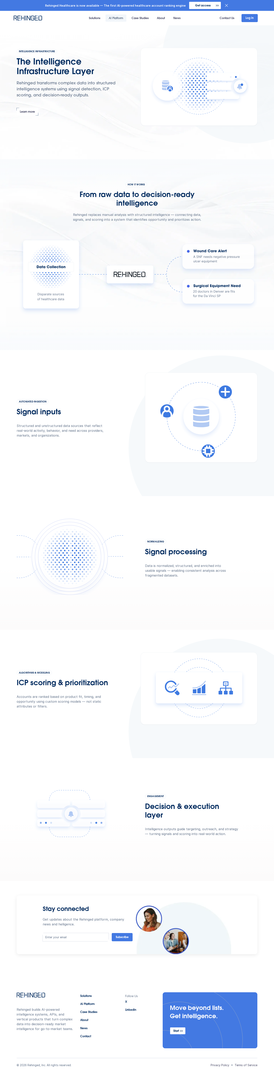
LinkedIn (130, 1010)
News (177, 18)
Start (176, 1031)
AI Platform (116, 18)
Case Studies (140, 18)
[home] (34, 18)
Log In (250, 18)
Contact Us (227, 18)
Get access (203, 5)
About (161, 18)
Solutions (94, 18)
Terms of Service (246, 1065)
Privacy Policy (220, 1065)
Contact (85, 1036)
